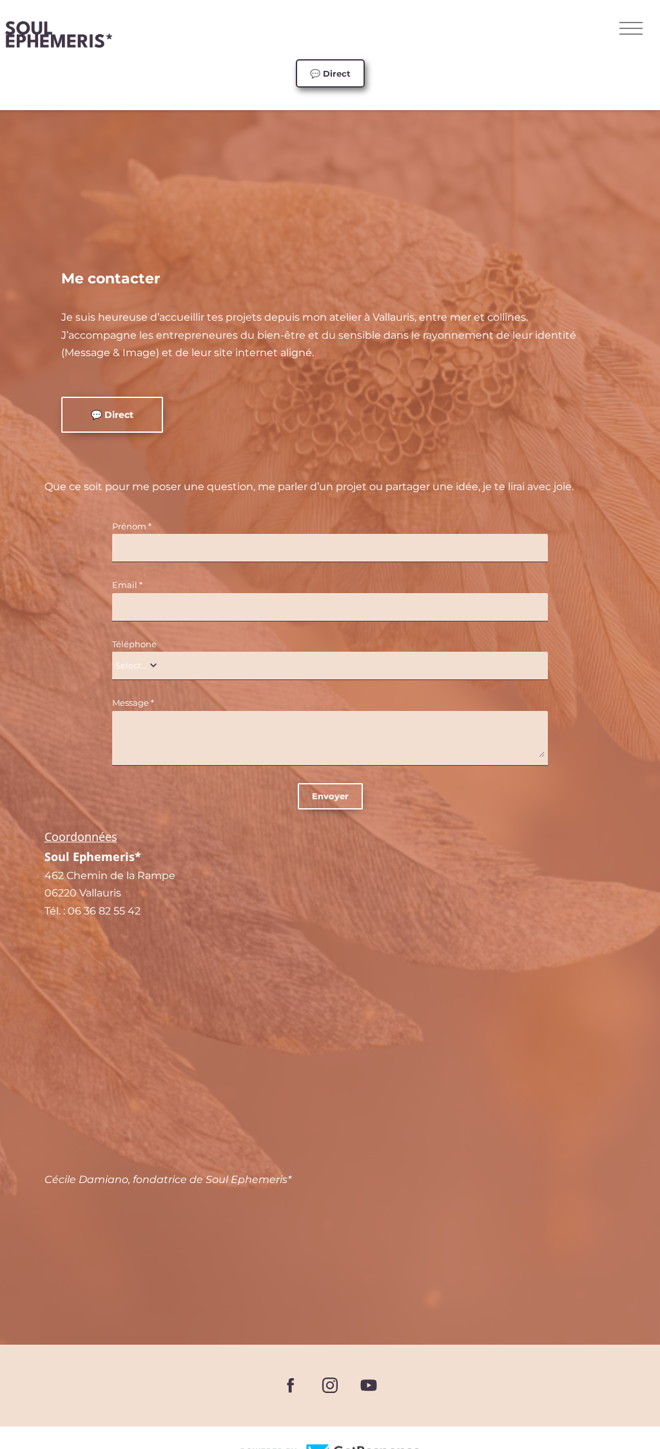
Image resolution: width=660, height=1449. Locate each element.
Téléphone (134, 644)
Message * (133, 702)
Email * (127, 584)
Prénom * (131, 526)
